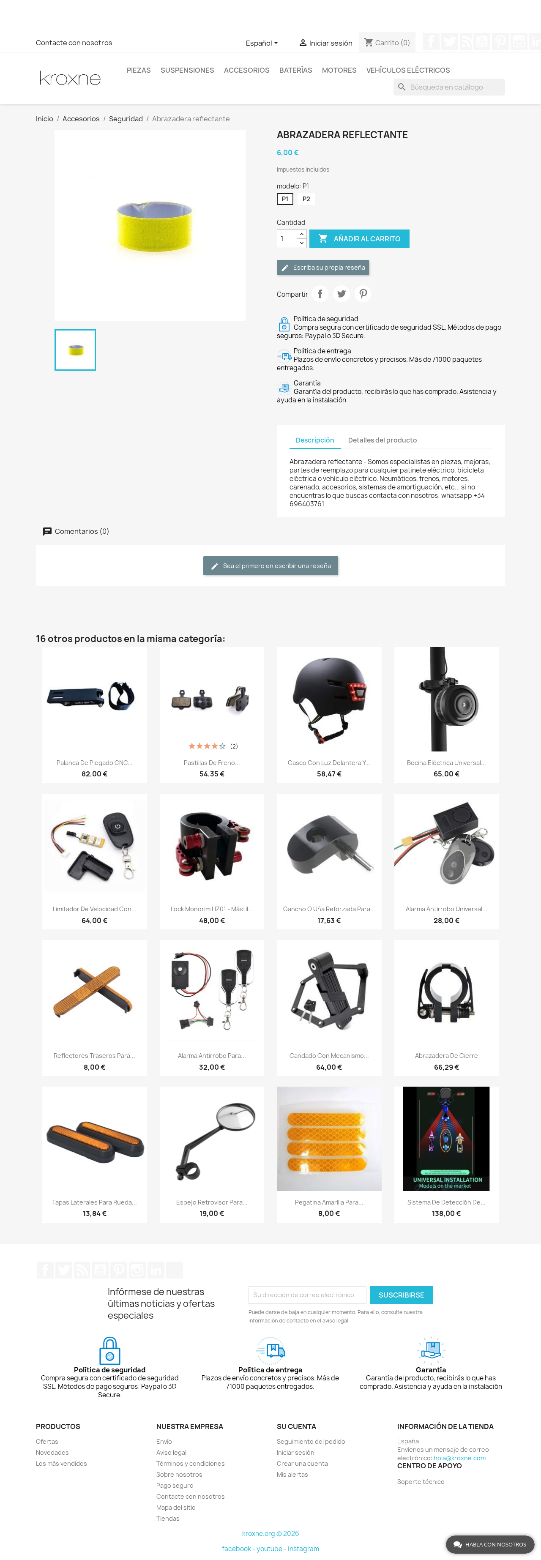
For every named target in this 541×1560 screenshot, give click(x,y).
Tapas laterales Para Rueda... (94, 1202)
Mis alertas (292, 1474)
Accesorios (247, 70)
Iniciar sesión (295, 1452)
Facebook (431, 41)
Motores (339, 70)
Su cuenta (296, 1426)
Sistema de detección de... (446, 1202)
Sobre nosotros (179, 1474)
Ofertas (47, 1441)
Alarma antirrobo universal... (446, 909)
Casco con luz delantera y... (329, 763)
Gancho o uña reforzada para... (329, 909)
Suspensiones (187, 70)
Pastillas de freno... (212, 763)
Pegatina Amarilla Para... (329, 1202)
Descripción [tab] (315, 440)
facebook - (239, 1548)
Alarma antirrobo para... (212, 1056)
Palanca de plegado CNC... (95, 763)
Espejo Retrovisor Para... (212, 1202)
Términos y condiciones (190, 1463)
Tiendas (168, 1518)
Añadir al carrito (359, 238)
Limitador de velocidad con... (95, 909)
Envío (164, 1441)
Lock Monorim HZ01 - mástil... (212, 909)
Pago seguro (175, 1485)
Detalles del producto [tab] (382, 440)
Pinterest (500, 41)
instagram (303, 1548)
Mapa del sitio (176, 1507)
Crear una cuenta (302, 1463)
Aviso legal (171, 1452)
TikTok (174, 1270)
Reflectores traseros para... (94, 1056)
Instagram (519, 41)
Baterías (295, 70)
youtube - (272, 1548)
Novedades (52, 1452)
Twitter (449, 41)
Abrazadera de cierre (446, 1056)
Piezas (139, 70)
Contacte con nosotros (74, 42)
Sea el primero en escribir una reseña (276, 566)
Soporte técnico (421, 1482)
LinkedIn (156, 1270)
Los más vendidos (61, 1463)
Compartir (319, 293)
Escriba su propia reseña (328, 267)
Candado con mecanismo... (329, 1056)
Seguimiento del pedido (311, 1441)
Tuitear (341, 293)
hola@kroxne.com (460, 1458)
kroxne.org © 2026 (270, 1533)
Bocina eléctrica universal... (446, 763)
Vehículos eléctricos (408, 70)
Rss (466, 41)
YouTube (481, 41)
